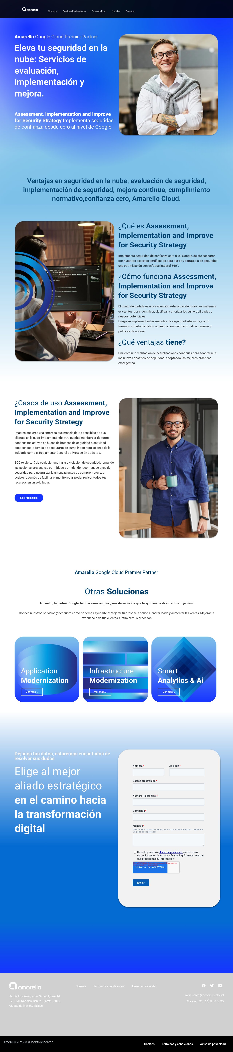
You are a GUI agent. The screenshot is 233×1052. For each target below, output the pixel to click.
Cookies (81, 986)
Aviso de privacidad (144, 986)
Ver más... (32, 691)
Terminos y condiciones (108, 986)
